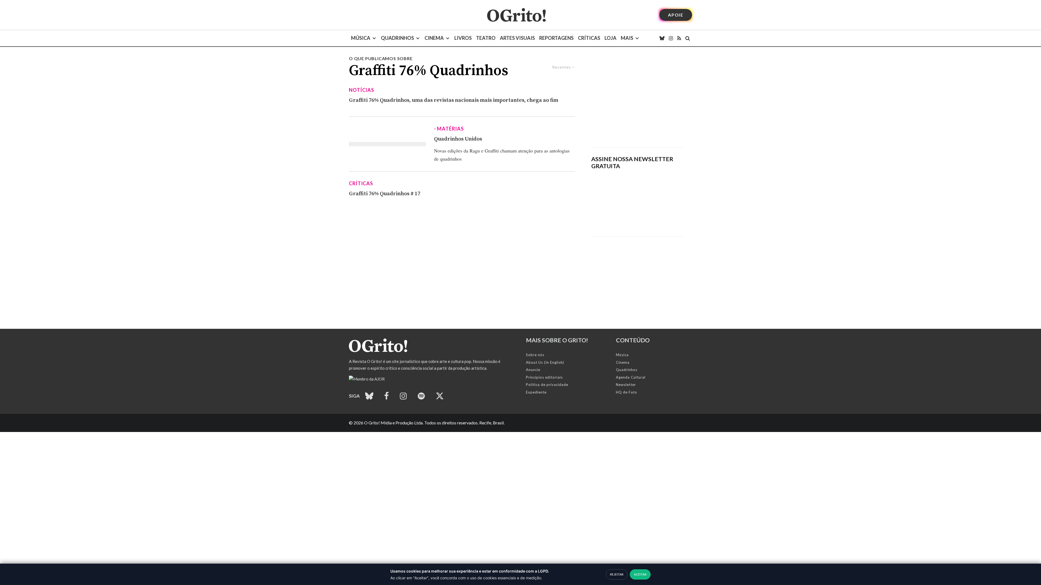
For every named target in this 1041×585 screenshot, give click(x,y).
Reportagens (556, 38)
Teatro (486, 38)
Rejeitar (617, 574)
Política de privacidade (547, 384)
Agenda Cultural (630, 377)
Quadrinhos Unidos (458, 139)
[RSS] (679, 38)
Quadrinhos (397, 38)
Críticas (589, 38)
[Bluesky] (662, 38)
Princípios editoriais (544, 377)
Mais (627, 38)
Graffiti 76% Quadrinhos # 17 (384, 193)
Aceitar (640, 574)
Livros (463, 38)
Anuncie (533, 370)
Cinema (434, 38)
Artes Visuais (517, 38)
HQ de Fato (626, 392)
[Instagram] (671, 38)
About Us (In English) (545, 362)
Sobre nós (535, 355)
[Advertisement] (637, 101)
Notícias (361, 90)
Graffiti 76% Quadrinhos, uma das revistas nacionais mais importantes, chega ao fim (453, 100)
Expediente (536, 392)
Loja (610, 38)
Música (360, 38)
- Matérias (449, 129)
